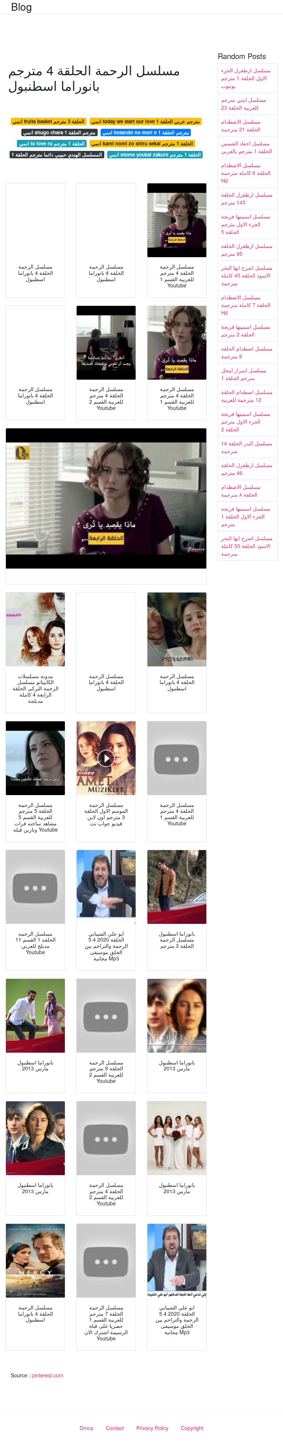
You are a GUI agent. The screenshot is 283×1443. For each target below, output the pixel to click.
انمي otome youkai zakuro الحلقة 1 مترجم (155, 154)
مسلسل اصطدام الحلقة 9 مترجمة (247, 352)
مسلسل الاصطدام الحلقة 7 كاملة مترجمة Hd (245, 304)
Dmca (86, 1428)
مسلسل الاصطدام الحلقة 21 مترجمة (241, 125)
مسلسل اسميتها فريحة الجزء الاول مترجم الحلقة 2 (245, 421)
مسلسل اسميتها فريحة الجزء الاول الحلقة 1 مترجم (245, 516)
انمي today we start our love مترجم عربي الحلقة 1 (145, 121)
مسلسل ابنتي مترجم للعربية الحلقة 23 (243, 103)
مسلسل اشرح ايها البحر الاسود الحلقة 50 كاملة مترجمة (247, 545)
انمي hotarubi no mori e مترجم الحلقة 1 (145, 132)
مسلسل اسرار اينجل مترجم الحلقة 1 (243, 374)
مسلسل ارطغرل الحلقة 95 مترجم (247, 249)
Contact (115, 1428)
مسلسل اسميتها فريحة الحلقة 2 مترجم (245, 330)
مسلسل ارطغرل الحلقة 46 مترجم (247, 468)
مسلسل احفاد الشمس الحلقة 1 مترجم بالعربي (246, 147)
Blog (21, 6)
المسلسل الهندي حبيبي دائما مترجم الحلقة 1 (56, 154)
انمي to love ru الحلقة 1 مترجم (52, 143)
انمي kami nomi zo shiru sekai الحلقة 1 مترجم (142, 143)
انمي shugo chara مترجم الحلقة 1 (59, 132)
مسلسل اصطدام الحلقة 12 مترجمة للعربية (247, 395)
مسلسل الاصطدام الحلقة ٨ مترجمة (241, 490)
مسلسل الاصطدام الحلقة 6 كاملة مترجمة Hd (245, 172)
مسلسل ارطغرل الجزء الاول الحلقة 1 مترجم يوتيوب (246, 77)
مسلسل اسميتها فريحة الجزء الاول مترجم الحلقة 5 (245, 224)
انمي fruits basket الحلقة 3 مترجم (48, 121)
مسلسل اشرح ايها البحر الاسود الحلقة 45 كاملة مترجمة (247, 275)
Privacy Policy (152, 1428)
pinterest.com (47, 1375)
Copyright (192, 1428)
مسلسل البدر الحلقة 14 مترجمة (246, 447)
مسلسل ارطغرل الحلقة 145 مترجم (247, 198)
